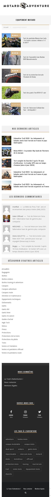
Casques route (7, 292)
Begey (14, 246)
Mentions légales (10, 385)
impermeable (11, 454)
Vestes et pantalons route (12, 353)
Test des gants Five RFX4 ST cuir (34, 92)
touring (25, 464)
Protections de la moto (11, 336)
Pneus (4, 329)
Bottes (4, 276)
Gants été (5, 309)
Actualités (5, 269)
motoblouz (18, 459)
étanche (9, 474)
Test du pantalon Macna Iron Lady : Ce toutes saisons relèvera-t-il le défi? (34, 40)
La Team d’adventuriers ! (13, 379)
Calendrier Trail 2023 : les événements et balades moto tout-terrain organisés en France (31, 185)
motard (39, 454)
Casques (5, 286)
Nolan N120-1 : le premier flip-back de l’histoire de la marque (31, 151)
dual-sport (10, 449)
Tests (4, 343)
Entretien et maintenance (11, 296)
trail (7, 469)
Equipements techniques (11, 299)
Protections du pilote (10, 339)
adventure (10, 439)
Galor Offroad (17, 216)
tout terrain (37, 464)
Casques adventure (9, 289)
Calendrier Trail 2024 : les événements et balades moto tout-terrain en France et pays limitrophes (30, 174)
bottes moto (23, 439)
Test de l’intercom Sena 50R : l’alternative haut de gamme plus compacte (28, 219)
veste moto (17, 469)
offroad (30, 459)
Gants (4, 306)
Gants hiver (6, 312)
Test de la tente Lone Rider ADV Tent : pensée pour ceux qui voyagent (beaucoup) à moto (29, 238)
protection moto (12, 464)
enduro (21, 449)
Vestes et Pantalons (9, 346)
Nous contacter (10, 382)
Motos (4, 326)
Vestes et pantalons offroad (12, 349)
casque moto (29, 444)
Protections (6, 332)
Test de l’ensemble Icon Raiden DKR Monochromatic (34, 58)
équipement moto (33, 469)
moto (8, 459)
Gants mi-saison (8, 316)
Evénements (6, 302)
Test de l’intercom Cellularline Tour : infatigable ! (33, 108)
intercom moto (26, 454)
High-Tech (6, 322)
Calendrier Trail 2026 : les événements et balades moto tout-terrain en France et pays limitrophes (30, 140)
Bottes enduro (7, 279)
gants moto (32, 449)
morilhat (15, 207)
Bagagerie (6, 272)
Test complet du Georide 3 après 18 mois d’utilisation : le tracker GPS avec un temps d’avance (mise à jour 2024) (30, 162)
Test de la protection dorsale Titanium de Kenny (33, 75)
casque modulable (13, 444)
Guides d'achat (7, 319)
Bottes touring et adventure (12, 282)
